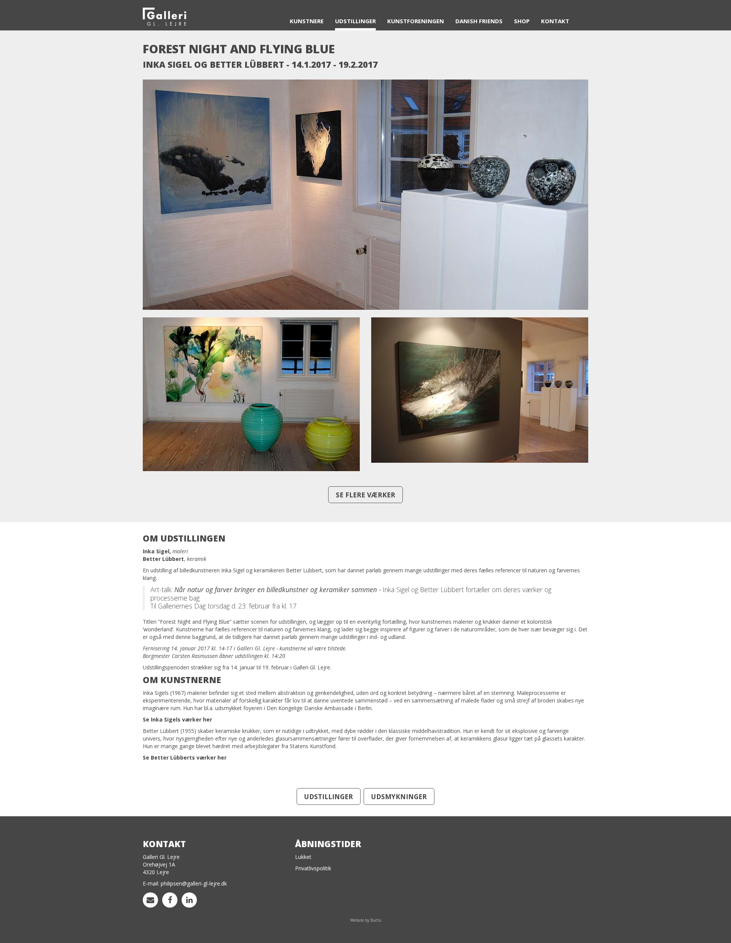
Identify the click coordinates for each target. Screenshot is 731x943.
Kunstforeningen (415, 21)
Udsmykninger (399, 796)
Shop (522, 21)
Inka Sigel (154, 692)
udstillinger (328, 796)
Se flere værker (365, 494)
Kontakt (555, 21)
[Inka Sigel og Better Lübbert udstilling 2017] (365, 197)
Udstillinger (355, 21)
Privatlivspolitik (313, 868)
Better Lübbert (161, 730)
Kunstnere (307, 21)
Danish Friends (479, 21)
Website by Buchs (365, 920)
